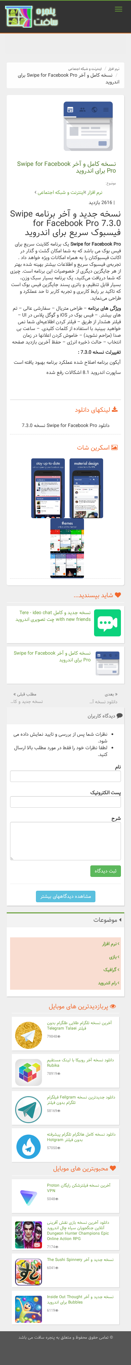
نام (118, 766)
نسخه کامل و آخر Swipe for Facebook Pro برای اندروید (52, 656)
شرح (116, 818)
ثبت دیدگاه (106, 871)
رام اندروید (107, 983)
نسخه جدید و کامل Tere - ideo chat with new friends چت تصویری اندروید (53, 616)
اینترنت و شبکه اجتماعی (84, 69)
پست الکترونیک (105, 792)
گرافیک (110, 970)
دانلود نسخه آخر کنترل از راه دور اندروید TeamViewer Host (103, 702)
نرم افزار (113, 69)
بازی (113, 957)
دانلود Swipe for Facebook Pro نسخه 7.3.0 (66, 426)
